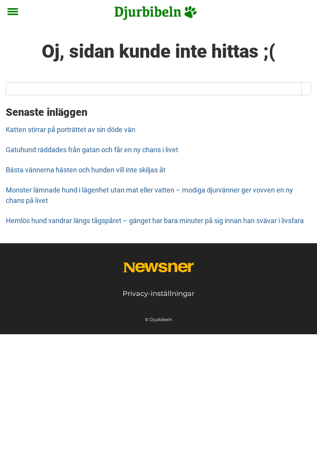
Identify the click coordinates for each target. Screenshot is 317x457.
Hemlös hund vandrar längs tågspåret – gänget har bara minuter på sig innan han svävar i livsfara (155, 220)
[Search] (306, 88)
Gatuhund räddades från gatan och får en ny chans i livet (92, 150)
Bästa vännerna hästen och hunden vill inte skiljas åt (85, 170)
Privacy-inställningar (158, 293)
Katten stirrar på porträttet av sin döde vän (70, 129)
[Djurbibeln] (156, 12)
